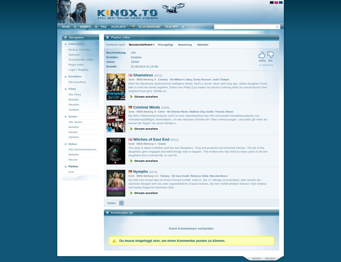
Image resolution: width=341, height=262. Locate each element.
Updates (73, 109)
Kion (71, 171)
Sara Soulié (182, 176)
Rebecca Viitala (199, 176)
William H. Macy (183, 79)
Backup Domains (79, 49)
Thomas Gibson (224, 111)
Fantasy (165, 176)
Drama (162, 143)
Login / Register (78, 69)
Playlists (118, 26)
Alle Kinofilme (149, 26)
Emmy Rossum (202, 79)
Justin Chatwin (220, 79)
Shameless (143, 75)
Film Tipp (171, 26)
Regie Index (76, 64)
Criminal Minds (146, 107)
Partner (73, 166)
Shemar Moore (179, 111)
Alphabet (202, 44)
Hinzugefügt (165, 44)
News (66, 26)
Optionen (74, 54)
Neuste (73, 132)
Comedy (163, 79)
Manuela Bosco (219, 176)
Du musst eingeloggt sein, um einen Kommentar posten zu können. (172, 241)
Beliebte (73, 99)
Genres (85, 26)
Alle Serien (75, 121)
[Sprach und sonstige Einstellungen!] (132, 26)
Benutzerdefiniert (140, 44)
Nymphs (140, 171)
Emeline (136, 57)
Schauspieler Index (80, 59)
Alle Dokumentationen (82, 149)
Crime (161, 111)
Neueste (73, 104)
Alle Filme (74, 94)
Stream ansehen (146, 96)
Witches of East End (151, 139)
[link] (170, 11)
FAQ (103, 26)
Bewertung (185, 44)
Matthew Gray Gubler (201, 111)
